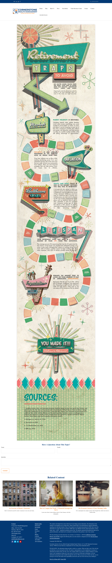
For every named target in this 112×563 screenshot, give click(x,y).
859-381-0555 (95, 1)
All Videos (37, 539)
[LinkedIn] (16, 1)
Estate (36, 529)
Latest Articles (38, 538)
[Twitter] (14, 1)
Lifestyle (37, 536)
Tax (36, 532)
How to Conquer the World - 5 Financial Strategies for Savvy (56, 509)
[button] (46, 8)
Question (3, 457)
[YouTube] (18, 1)
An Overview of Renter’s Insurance (19, 508)
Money (36, 534)
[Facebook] (12, 542)
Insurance (37, 531)
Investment (37, 527)
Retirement (37, 525)
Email (58, 447)
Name (2, 447)
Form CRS (63, 559)
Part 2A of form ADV (55, 559)
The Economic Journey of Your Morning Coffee (92, 508)
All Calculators (38, 541)
